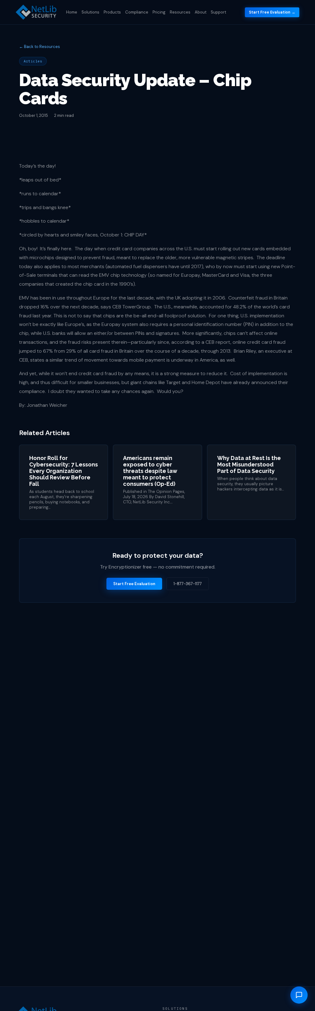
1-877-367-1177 (187, 583)
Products (112, 12)
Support (218, 12)
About (200, 12)
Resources (180, 12)
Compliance (136, 12)
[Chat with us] (299, 995)
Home (71, 12)
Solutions (90, 12)
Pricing (159, 12)
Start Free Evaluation (134, 583)
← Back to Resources (39, 46)
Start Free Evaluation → (272, 12)
